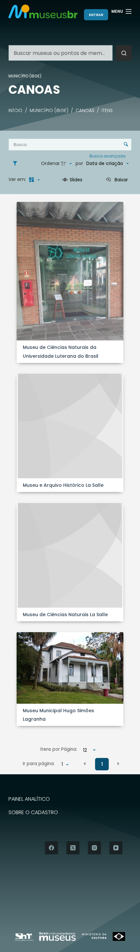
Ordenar (50, 163)
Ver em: (17, 179)
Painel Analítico (29, 799)
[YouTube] (115, 847)
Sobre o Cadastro (33, 812)
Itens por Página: (58, 749)
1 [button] (102, 764)
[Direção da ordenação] (67, 164)
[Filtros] (16, 164)
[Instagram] (94, 847)
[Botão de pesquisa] (124, 53)
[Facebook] (51, 847)
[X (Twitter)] (72, 847)
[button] (84, 764)
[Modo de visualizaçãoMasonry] (33, 180)
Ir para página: (39, 764)
